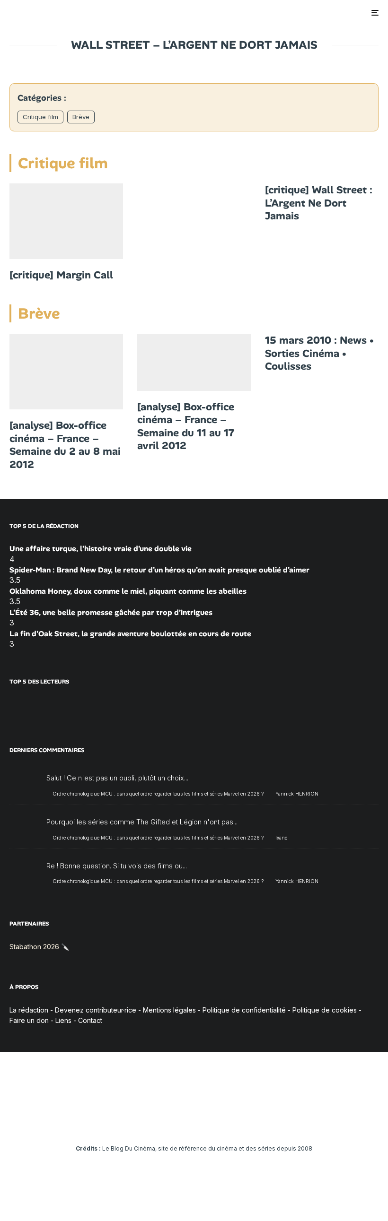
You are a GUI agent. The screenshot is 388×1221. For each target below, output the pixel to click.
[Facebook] (139, 1122)
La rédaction (28, 1010)
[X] (153, 1122)
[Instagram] (167, 1122)
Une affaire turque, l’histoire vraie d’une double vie (100, 549)
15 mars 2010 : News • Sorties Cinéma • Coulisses (319, 353)
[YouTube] (180, 1122)
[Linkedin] (194, 1122)
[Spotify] (235, 1122)
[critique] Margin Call (61, 275)
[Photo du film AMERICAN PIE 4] (66, 371)
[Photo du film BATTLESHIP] (194, 362)
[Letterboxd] (222, 1122)
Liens (63, 1020)
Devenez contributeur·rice (95, 1010)
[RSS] (249, 1122)
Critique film (40, 117)
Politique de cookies (324, 1010)
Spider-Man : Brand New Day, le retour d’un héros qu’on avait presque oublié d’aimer (159, 570)
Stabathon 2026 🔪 (39, 947)
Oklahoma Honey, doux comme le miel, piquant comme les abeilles (128, 591)
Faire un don (29, 1020)
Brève (80, 117)
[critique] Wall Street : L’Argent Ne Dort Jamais (318, 203)
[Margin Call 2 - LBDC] (66, 221)
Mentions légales (169, 1010)
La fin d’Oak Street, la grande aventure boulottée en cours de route (130, 634)
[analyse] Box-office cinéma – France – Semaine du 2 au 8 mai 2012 (65, 445)
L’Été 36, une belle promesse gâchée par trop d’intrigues (110, 612)
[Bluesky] (208, 1122)
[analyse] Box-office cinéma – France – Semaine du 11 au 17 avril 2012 (186, 426)
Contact (90, 1020)
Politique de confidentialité (244, 1010)
